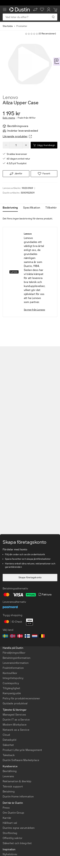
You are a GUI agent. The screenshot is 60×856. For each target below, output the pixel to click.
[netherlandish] (34, 636)
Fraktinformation (13, 667)
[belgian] (42, 636)
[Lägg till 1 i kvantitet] (26, 145)
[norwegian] (12, 636)
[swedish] (5, 636)
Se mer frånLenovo (34, 309)
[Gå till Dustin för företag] (20, 10)
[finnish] (27, 636)
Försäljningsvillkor (14, 652)
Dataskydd (9, 739)
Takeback (9, 755)
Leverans (8, 776)
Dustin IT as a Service (16, 719)
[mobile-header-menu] (5, 10)
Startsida (8, 26)
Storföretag (10, 833)
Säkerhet (8, 745)
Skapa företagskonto (30, 577)
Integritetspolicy (13, 678)
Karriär (7, 817)
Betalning (9, 791)
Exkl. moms (9, 118)
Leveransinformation (15, 662)
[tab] (11, 208)
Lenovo (10, 97)
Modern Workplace (14, 724)
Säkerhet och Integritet (17, 843)
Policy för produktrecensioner (21, 698)
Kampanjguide (12, 693)
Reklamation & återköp (17, 781)
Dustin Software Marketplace (21, 760)
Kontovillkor (10, 673)
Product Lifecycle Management (22, 750)
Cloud (6, 734)
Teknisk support (13, 786)
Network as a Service (16, 729)
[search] (53, 17)
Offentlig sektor (12, 838)
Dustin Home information (18, 796)
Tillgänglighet (11, 688)
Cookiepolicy (11, 683)
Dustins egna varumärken (19, 827)
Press (6, 807)
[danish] (20, 636)
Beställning (10, 771)
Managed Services (14, 714)
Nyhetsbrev (10, 854)
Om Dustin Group (13, 812)
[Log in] (49, 10)
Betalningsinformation (16, 657)
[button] (35, 10)
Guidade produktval (15, 703)
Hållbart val (10, 822)
